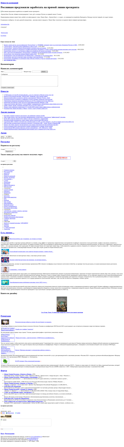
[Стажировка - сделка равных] (5, 272)
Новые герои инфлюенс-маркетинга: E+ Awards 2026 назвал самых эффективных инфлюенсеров (32, 107)
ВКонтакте (11, 413)
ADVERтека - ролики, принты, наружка (15, 211)
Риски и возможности (10, 206)
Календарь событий (9, 215)
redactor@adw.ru (33, 439)
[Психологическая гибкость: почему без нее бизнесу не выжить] (5, 324)
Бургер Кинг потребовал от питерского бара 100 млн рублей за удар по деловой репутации (30, 58)
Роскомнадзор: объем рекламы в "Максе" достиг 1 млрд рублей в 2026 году (25, 108)
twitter (18, 413)
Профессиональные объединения (13, 217)
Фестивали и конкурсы (10, 212)
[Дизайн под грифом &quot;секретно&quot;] (8, 330)
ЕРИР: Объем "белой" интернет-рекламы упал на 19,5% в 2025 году (23, 105)
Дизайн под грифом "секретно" (24, 329)
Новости (4, 91)
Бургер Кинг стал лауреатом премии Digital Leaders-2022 (20, 54)
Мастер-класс (8, 186)
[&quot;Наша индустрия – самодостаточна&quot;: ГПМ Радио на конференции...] (8, 341)
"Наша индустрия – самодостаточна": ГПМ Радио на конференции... (35, 337)
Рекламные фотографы (10, 208)
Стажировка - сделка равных (18, 269)
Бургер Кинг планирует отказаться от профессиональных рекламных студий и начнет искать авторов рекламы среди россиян (40, 49)
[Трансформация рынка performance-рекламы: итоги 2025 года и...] (5, 285)
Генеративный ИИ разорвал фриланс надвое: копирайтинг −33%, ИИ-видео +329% (28, 127)
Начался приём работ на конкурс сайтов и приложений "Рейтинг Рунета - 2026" (27, 98)
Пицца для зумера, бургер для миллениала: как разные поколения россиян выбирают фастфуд (31, 124)
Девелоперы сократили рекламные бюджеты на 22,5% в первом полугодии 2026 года (28, 101)
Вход (2, 433)
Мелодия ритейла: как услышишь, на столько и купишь (26, 238)
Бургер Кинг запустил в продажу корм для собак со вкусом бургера (23, 57)
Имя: (2, 71)
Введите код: (28, 71)
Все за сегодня (8, 171)
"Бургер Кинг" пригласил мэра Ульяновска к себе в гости (20, 46)
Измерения (7, 192)
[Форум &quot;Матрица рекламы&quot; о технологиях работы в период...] (8, 353)
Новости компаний (9, 3)
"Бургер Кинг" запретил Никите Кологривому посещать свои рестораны (25, 48)
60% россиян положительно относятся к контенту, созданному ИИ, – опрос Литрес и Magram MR (32, 123)
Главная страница (9, 170)
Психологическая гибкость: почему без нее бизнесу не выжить (33, 322)
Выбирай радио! (8, 205)
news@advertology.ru (32, 438)
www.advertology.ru (36, 436)
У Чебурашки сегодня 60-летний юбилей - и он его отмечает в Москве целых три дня (28, 95)
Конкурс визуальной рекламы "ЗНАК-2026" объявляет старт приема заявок (26, 96)
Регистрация (9, 433)
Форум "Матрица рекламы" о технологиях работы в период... (33, 350)
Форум (4, 370)
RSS (3, 413)
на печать (3, 35)
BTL (5, 198)
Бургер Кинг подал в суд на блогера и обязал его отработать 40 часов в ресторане (27, 51)
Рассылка (5, 142)
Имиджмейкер (8, 203)
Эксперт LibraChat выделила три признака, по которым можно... (28, 260)
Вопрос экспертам (9, 177)
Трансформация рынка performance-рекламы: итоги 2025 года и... (28, 282)
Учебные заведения (9, 218)
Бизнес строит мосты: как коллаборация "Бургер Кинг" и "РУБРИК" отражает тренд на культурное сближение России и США (40, 45)
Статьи (6, 180)
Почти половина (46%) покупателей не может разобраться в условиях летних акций (28, 126)
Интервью (7, 183)
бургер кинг (4, 32)
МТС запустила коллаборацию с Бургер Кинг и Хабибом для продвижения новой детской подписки (33, 52)
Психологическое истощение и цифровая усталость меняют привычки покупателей (28, 99)
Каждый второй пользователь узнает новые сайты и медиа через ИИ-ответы (26, 120)
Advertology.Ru (5, 24)
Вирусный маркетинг (10, 197)
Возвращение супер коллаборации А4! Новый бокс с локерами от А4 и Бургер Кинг (28, 55)
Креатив (6, 200)
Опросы (6, 224)
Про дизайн (7, 201)
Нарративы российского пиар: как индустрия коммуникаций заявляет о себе (26, 102)
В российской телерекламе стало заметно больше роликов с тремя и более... (31, 251)
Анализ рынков (8, 112)
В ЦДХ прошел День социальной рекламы (27, 361)
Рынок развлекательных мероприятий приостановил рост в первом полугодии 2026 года (29, 129)
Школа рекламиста (9, 185)
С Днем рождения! (9, 227)
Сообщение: (4, 74)
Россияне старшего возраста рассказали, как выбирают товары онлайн (24, 115)
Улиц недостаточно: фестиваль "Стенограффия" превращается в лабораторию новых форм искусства (33, 104)
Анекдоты (7, 229)
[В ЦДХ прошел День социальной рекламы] (5, 363)
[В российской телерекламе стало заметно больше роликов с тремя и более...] (5, 254)
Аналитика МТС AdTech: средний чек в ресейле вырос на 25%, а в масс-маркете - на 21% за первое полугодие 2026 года (39, 121)
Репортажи (7, 182)
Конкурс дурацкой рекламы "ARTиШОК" (16, 223)
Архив (3, 133)
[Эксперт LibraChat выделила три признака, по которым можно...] (5, 262)
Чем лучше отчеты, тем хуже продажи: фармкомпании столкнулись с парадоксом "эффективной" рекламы (34, 117)
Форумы (6, 226)
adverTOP (7, 173)
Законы (6, 220)
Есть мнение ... (8, 179)
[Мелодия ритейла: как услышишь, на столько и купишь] (5, 241)
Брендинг (7, 195)
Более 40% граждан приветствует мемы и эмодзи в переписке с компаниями (26, 118)
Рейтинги (7, 191)
